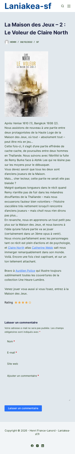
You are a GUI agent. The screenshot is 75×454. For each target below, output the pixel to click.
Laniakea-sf (28, 6)
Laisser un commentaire (23, 408)
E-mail (12, 352)
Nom (11, 341)
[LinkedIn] (42, 445)
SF (37, 42)
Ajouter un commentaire (23, 375)
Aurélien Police (25, 270)
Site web (12, 363)
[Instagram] (37, 445)
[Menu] (68, 6)
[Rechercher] (62, 6)
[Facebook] (32, 445)
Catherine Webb (42, 247)
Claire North (16, 247)
